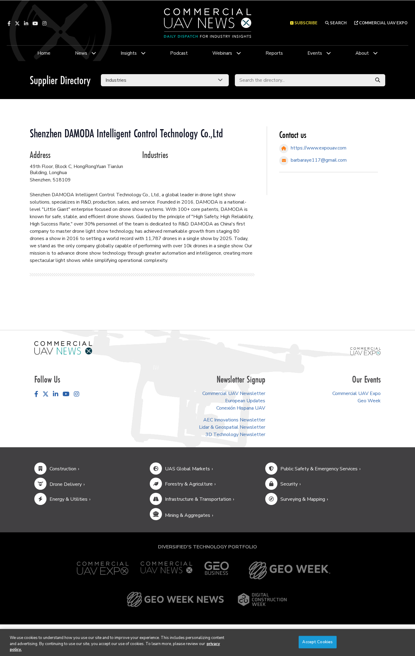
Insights (129, 53)
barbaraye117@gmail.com (319, 160)
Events (314, 53)
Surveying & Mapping (302, 499)
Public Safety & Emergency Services (319, 468)
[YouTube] (35, 23)
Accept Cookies (317, 641)
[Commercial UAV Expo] (365, 351)
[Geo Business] (216, 570)
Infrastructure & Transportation (198, 499)
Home (43, 53)
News (81, 53)
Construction (63, 468)
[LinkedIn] (26, 23)
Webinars (222, 53)
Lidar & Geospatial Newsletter (232, 427)
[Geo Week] (289, 570)
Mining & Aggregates (187, 515)
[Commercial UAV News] (166, 570)
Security (289, 484)
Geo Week (369, 400)
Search (338, 23)
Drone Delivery (66, 484)
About (362, 53)
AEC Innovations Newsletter (234, 420)
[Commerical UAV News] (63, 347)
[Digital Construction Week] (262, 599)
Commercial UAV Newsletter (233, 393)
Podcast (179, 53)
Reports (274, 53)
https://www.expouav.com (318, 148)
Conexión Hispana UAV (240, 408)
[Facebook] (9, 23)
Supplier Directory (60, 80)
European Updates (245, 400)
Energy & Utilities (68, 499)
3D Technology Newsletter (235, 434)
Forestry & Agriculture (189, 484)
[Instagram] (44, 23)
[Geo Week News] (175, 599)
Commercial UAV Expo (382, 23)
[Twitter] (17, 23)
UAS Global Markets (187, 468)
